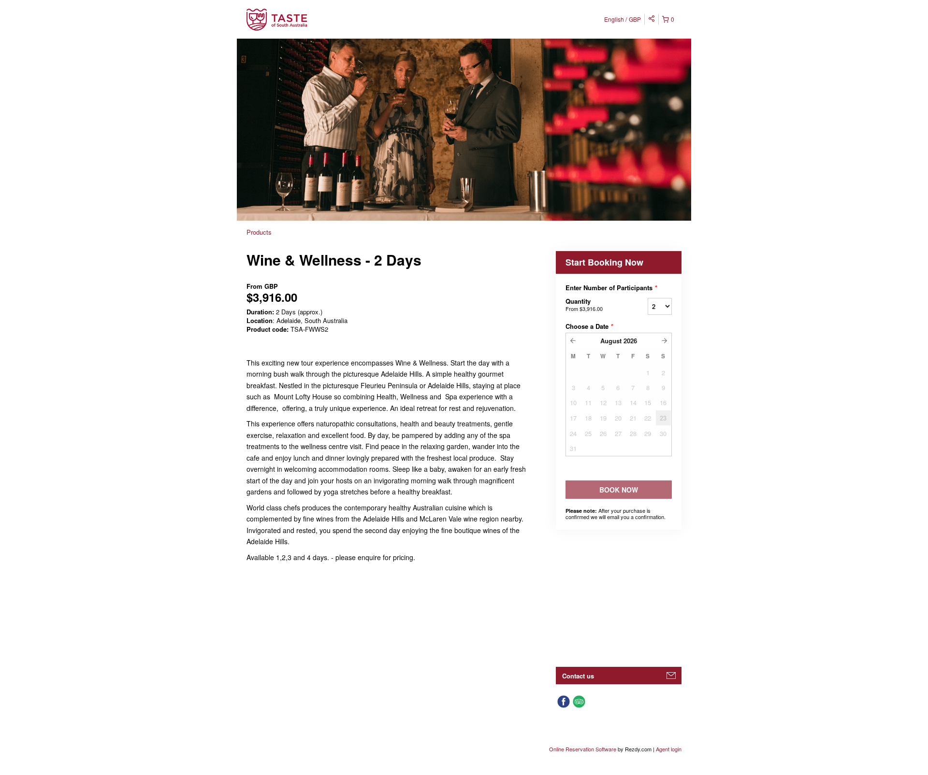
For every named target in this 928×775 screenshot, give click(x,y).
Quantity (584, 304)
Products (259, 232)
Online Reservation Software (582, 749)
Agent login (669, 749)
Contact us (578, 675)
